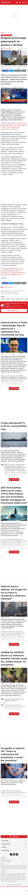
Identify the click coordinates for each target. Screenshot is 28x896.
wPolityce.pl (4, 32)
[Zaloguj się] (23, 2)
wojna (12, 299)
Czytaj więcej (14, 388)
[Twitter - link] (17, 854)
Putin (22, 299)
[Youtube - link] (14, 854)
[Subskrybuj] (20, 2)
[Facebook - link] (11, 854)
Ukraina (3, 299)
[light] (17, 2)
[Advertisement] (14, 188)
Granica (17, 299)
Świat (9, 32)
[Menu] (26, 2)
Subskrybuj (15, 292)
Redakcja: (4, 858)
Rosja (8, 299)
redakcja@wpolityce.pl (5, 291)
